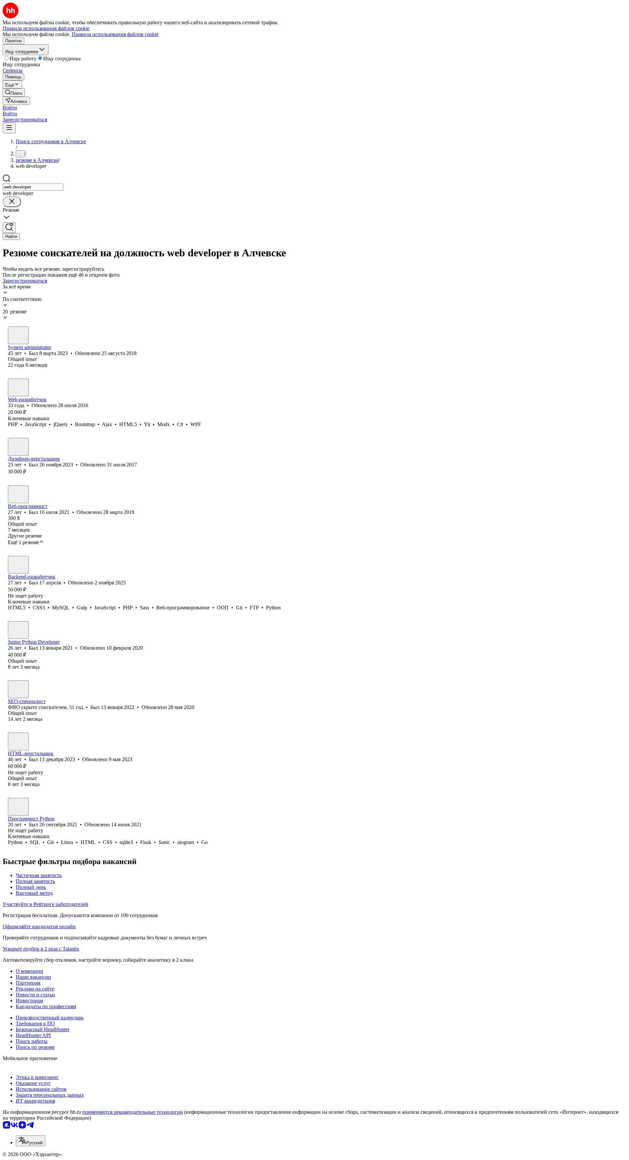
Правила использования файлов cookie (115, 34)
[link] (14, 92)
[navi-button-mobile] (9, 128)
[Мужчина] (18, 335)
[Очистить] (12, 201)
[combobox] (33, 187)
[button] (10, 107)
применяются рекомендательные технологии (132, 1112)
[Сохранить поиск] (9, 227)
